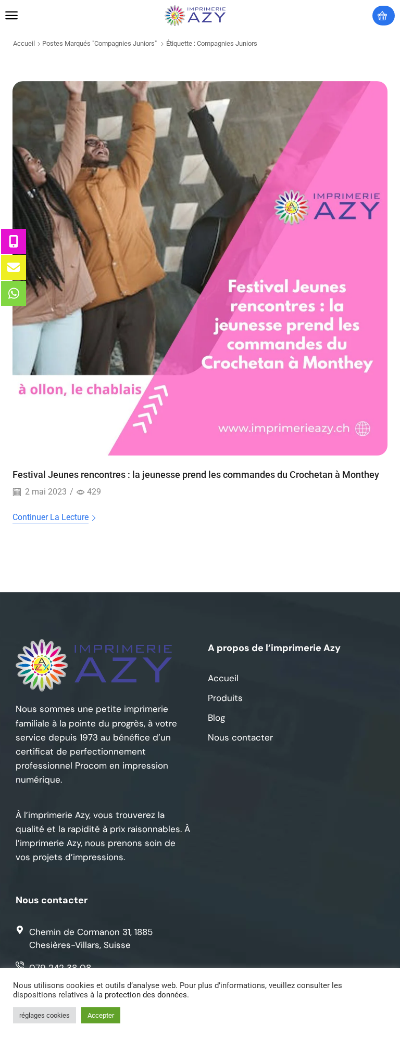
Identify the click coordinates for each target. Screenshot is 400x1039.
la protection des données (141, 994)
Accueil (24, 43)
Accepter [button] (101, 1015)
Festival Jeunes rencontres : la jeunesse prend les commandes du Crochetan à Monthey (195, 474)
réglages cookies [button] (44, 1015)
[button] (11, 15)
